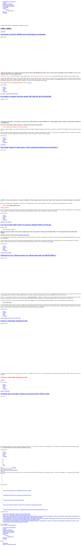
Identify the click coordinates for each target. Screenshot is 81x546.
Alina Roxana (6, 513)
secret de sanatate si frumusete (12, 93)
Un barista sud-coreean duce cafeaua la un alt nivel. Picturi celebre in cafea (25, 394)
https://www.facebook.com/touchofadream (9, 470)
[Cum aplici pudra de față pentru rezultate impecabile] (4, 498)
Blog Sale (5, 11)
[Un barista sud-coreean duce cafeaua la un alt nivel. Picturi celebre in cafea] (30, 444)
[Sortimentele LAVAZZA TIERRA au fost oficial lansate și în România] (25, 70)
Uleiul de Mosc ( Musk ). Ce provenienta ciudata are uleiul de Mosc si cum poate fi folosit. (24, 517)
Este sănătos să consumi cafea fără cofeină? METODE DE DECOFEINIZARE (26, 96)
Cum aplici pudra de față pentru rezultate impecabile (13, 500)
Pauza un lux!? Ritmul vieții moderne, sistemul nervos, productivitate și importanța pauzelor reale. (22, 504)
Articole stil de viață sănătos (8, 6)
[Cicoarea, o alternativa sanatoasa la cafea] (32, 371)
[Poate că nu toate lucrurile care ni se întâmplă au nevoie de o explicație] (4, 489)
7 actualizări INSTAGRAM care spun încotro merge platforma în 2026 (17, 495)
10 (3, 464)
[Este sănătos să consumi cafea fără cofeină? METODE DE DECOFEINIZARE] (18, 119)
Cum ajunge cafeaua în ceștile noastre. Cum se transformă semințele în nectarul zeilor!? (29, 147)
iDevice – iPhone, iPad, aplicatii (9, 544)
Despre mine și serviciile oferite (9, 1)
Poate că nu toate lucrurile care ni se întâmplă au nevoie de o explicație (17, 490)
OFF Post (5, 13)
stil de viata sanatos (17, 318)
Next (4, 465)
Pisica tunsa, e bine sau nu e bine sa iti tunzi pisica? (20, 513)
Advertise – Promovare (7, 3)
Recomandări (8, 222)
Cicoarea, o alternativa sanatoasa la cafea (14, 321)
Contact (4, 2)
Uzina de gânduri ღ (4, 525)
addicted (2, 391)
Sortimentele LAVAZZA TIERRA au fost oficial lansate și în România (23, 34)
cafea (18, 373)
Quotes (4, 8)
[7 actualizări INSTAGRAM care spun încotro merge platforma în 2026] (4, 494)
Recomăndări (5, 7)
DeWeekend (5, 543)
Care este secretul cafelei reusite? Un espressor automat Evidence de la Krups (26, 225)
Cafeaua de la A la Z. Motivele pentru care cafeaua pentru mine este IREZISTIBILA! (28, 255)
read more (30, 82)
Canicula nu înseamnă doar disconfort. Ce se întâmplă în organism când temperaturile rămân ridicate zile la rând (25, 509)
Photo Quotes (11, 10)
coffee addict (3, 31)
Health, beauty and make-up (8, 5)
